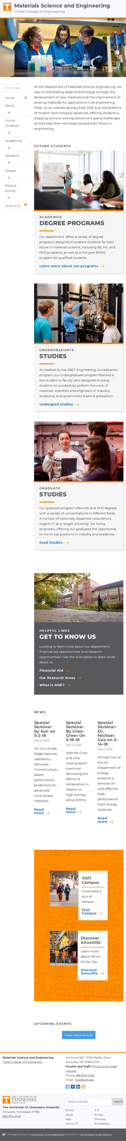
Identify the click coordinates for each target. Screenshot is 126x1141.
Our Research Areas (57, 678)
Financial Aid (51, 670)
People (10, 171)
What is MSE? (52, 685)
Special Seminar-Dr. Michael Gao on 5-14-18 (108, 733)
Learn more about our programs (68, 266)
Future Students (12, 123)
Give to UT (13, 206)
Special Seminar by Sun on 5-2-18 (44, 729)
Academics (13, 141)
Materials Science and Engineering (62, 5)
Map (68, 1119)
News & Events (11, 188)
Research (12, 156)
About (9, 105)
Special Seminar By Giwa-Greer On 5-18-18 (75, 731)
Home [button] (9, 98)
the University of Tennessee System (48, 1134)
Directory (100, 1119)
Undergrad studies (56, 404)
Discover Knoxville (89, 971)
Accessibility (101, 1123)
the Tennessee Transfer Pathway (96, 1134)
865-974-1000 (12, 1116)
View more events (78, 1035)
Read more (39, 811)
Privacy (98, 1114)
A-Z (96, 1110)
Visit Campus (89, 911)
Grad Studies (51, 542)
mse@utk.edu (84, 1079)
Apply (69, 1114)
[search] (16, 88)
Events (70, 1110)
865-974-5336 (85, 1075)
